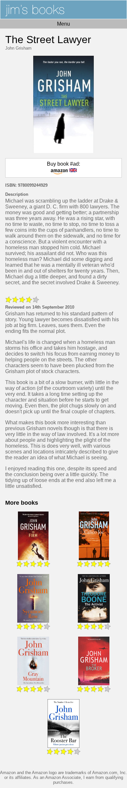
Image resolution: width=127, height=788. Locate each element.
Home (63, 9)
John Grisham (18, 48)
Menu (63, 24)
